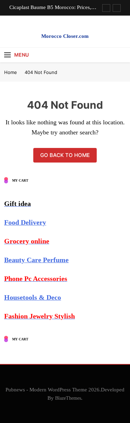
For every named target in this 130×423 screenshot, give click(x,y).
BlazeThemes (68, 398)
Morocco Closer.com (65, 36)
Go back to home (65, 155)
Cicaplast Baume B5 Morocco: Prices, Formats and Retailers (50, 7)
